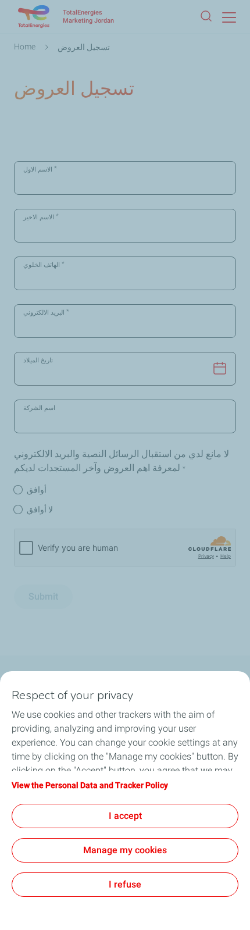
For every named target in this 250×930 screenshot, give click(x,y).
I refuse (125, 884)
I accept (125, 815)
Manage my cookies (125, 850)
